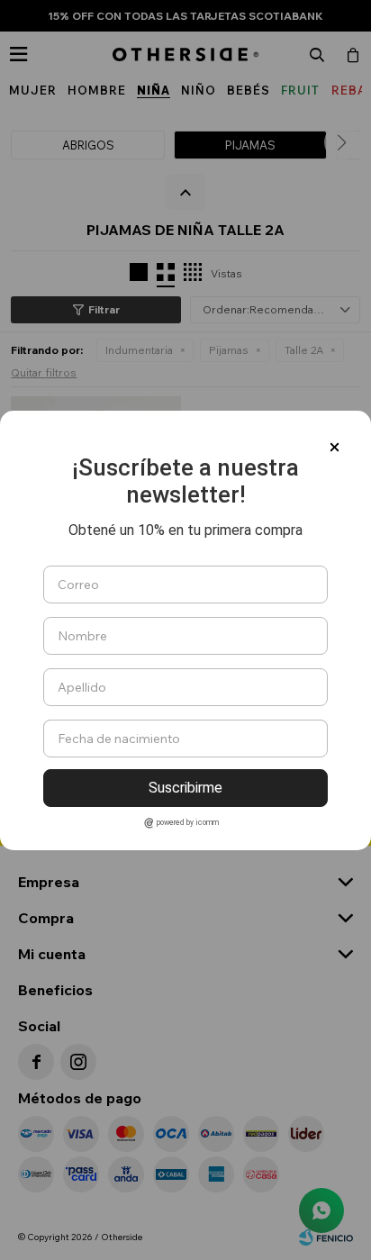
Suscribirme (185, 787)
